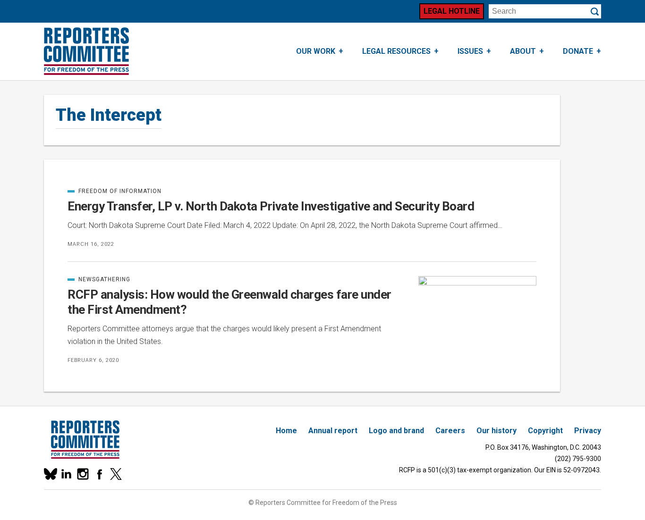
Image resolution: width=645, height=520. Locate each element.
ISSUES (470, 51)
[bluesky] (50, 474)
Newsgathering (99, 279)
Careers (450, 430)
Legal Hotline (452, 11)
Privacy (587, 430)
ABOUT (523, 51)
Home (286, 430)
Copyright (545, 430)
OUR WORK (315, 51)
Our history (496, 430)
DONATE (578, 51)
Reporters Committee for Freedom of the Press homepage (86, 51)
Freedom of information (114, 191)
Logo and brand (396, 430)
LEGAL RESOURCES (396, 51)
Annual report (332, 430)
